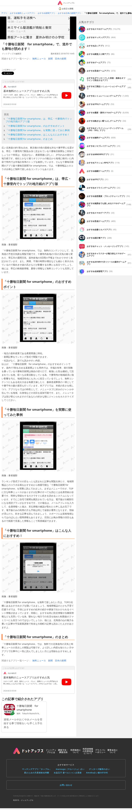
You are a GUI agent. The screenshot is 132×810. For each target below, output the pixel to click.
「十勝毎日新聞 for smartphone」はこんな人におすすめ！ (38, 134)
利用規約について (76, 751)
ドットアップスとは (51, 751)
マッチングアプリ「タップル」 (36, 769)
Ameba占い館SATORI (97, 772)
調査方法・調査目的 (63, 751)
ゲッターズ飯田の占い (99, 769)
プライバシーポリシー (100, 751)
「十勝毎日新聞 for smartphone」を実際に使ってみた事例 (38, 130)
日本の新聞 (60, 58)
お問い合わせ (66, 785)
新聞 (50, 58)
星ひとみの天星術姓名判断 (36, 772)
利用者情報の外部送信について (88, 751)
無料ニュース (39, 58)
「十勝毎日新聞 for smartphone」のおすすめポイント (35, 125)
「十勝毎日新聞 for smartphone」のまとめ (29, 138)
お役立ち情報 (67, 8)
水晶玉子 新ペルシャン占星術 (68, 772)
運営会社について (112, 751)
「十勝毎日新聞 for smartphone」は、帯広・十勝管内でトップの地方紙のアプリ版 (39, 120)
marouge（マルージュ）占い (70, 769)
